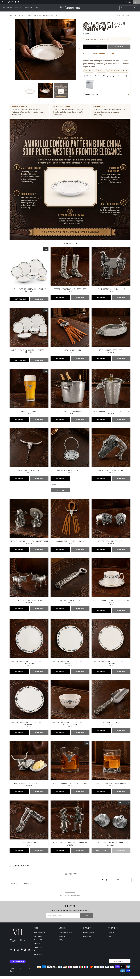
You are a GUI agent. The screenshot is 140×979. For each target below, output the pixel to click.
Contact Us (62, 936)
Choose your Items (19, 299)
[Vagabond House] (69, 7)
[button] (12, 7)
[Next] (79, 49)
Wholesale (37, 943)
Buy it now (119, 47)
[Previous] (11, 49)
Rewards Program (88, 932)
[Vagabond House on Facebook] (5, 2)
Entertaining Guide (39, 932)
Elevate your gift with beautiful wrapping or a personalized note (107, 76)
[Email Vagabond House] (2, 2)
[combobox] (129, 8)
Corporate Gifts (38, 940)
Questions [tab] (25, 884)
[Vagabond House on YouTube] (18, 2)
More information (91, 95)
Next (127, 15)
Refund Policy (38, 954)
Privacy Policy (38, 947)
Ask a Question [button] (107, 880)
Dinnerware (103, 71)
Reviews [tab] (12, 884)
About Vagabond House (65, 932)
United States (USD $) (118, 961)
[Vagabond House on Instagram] (9, 2)
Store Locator (38, 936)
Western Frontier (123, 71)
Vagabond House (19, 969)
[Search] (135, 8)
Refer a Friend (87, 936)
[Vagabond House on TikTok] (15, 2)
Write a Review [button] (124, 880)
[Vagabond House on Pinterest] (12, 2)
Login (129, 2)
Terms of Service (39, 951)
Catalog (61, 940)
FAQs (109, 936)
